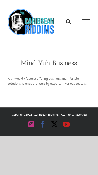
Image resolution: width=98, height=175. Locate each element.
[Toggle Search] (68, 22)
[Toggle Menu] (86, 22)
